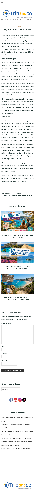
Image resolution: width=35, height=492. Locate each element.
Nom (3, 346)
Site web (4, 361)
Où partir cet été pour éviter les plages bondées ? (16, 438)
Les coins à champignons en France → (19, 195)
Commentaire (6, 323)
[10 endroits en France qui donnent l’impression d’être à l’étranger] (17, 252)
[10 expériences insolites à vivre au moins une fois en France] (17, 221)
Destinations (17, 26)
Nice (26, 153)
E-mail (4, 353)
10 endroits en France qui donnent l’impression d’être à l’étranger (17, 267)
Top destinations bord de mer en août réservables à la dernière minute (17, 298)
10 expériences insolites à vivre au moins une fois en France (17, 236)
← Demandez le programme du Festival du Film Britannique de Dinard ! (17, 193)
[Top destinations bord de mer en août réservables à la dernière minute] (17, 283)
